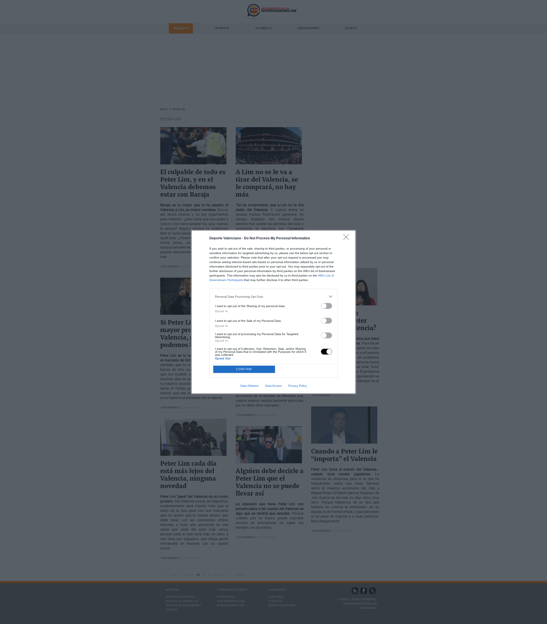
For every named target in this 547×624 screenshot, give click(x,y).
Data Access (273, 385)
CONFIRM (244, 369)
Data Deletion (249, 385)
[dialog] (273, 312)
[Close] (347, 238)
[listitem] (273, 296)
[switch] (326, 306)
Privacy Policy (297, 385)
